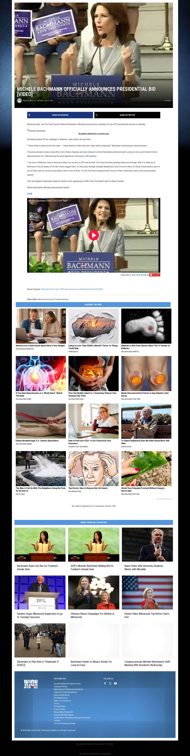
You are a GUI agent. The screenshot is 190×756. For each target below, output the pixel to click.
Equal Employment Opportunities (67, 684)
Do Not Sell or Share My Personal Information (72, 718)
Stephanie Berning (29, 101)
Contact (57, 720)
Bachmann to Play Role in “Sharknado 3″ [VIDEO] (38, 663)
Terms (56, 703)
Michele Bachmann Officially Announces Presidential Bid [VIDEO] (72, 289)
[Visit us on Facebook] (106, 683)
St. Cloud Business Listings (64, 723)
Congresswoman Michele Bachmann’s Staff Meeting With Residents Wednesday (147, 663)
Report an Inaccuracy (62, 701)
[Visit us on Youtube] (116, 683)
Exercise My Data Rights (63, 715)
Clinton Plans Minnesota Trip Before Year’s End (146, 615)
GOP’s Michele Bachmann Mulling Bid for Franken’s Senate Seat (92, 567)
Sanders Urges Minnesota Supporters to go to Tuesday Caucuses (40, 615)
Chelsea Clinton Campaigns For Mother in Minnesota (92, 615)
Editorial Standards (61, 695)
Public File (58, 692)
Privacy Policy (59, 709)
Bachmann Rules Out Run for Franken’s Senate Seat (37, 567)
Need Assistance (70, 692)
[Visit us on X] (111, 683)
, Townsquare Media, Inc (50, 730)
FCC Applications (61, 698)
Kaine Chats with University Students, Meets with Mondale (144, 567)
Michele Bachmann (46, 299)
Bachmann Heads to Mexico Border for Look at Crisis (91, 663)
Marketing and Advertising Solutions (68, 689)
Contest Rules (59, 706)
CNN (87, 156)
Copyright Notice (60, 686)
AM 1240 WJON (139, 275)
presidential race (61, 299)
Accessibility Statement (63, 712)
